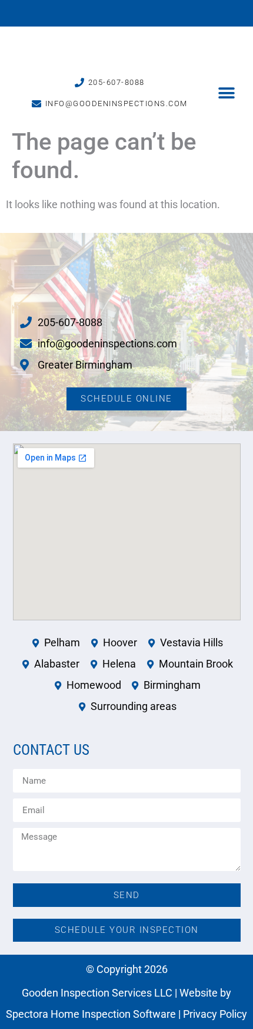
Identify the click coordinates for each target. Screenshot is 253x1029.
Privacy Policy (215, 1014)
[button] (227, 93)
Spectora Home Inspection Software (91, 1014)
